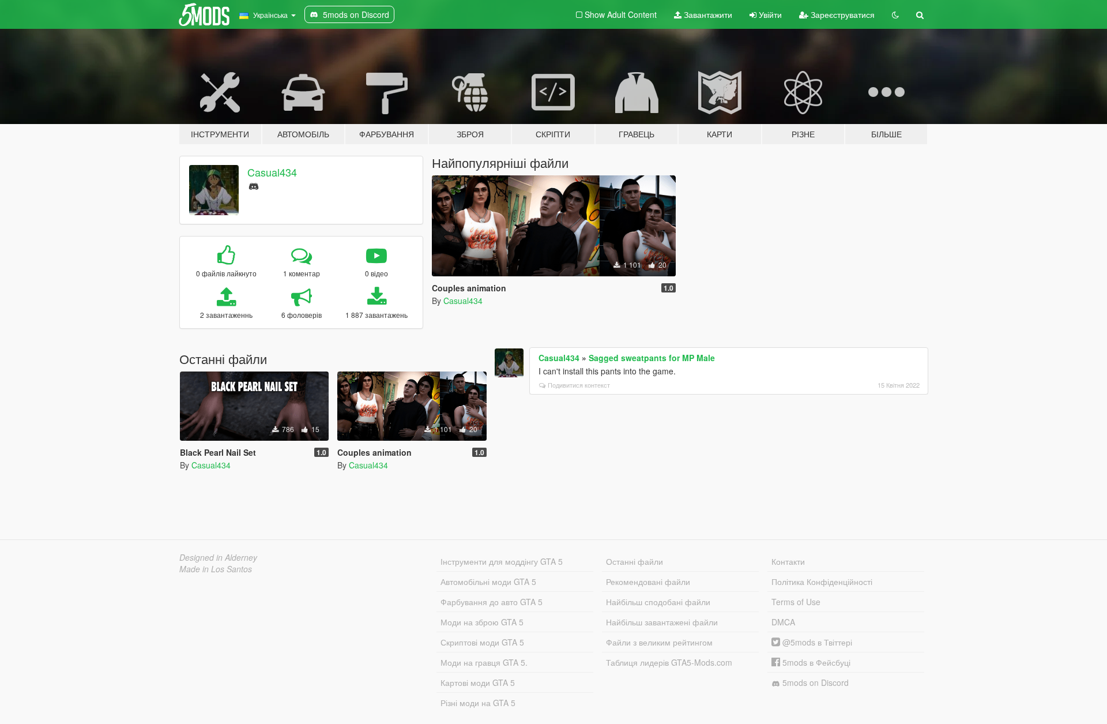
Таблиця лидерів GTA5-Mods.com (669, 662)
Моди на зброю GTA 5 (482, 622)
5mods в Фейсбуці (815, 662)
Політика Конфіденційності (821, 581)
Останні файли (634, 561)
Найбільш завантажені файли (662, 622)
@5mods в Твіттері (816, 642)
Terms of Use (795, 601)
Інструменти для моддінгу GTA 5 (501, 561)
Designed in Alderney (218, 557)
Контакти (788, 561)
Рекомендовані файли (648, 581)
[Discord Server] (253, 185)
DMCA (783, 622)
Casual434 (272, 171)
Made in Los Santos (215, 569)
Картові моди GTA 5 (477, 682)
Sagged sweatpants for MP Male (652, 357)
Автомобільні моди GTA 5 (488, 581)
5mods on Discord (814, 682)
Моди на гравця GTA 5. (484, 662)
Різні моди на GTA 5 (477, 702)
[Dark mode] (895, 14)
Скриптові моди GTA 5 (482, 642)
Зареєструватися (841, 14)
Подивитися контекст (579, 384)
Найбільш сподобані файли (658, 601)
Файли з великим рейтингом (659, 642)
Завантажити (706, 14)
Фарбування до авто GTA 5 (491, 601)
